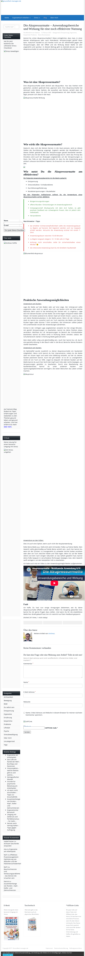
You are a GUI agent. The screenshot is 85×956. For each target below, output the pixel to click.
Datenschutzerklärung (61, 948)
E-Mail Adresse (29, 692)
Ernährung (8, 718)
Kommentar (28, 664)
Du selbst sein (9, 707)
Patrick (6, 881)
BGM (5, 704)
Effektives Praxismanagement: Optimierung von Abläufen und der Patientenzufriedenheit (12, 859)
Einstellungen (8, 955)
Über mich (54, 18)
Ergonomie (73, 33)
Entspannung (65, 33)
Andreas (37, 33)
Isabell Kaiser (9, 841)
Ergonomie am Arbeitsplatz (10, 850)
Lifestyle (7, 728)
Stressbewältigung (11, 734)
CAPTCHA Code (51, 728)
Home (7, 18)
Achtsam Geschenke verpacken (11, 845)
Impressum (49, 948)
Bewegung (8, 700)
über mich (8, 427)
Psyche (6, 731)
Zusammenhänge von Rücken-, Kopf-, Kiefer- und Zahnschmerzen (11, 887)
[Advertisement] (11, 654)
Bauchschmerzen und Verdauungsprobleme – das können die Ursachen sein (12, 873)
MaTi (6, 855)
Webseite (26, 702)
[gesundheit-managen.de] (42, 7)
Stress (36, 18)
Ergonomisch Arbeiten (20, 18)
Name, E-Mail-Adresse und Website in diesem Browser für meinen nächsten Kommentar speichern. (54, 714)
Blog (45, 18)
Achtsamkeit (8, 697)
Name (26, 682)
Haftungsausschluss (75, 948)
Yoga (5, 745)
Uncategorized (9, 741)
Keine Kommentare (44, 35)
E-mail (6, 225)
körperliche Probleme (30, 35)
